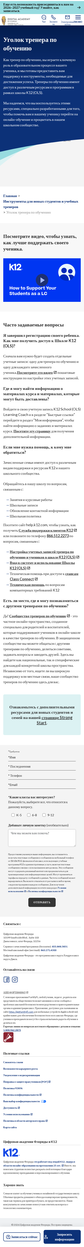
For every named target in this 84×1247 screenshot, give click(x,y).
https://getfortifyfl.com (21, 1011)
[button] (42, 280)
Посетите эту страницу (32, 431)
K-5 (19, 815)
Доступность (10, 1107)
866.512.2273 (58, 535)
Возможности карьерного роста (20, 1068)
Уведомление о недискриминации (21, 1075)
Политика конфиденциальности (44, 891)
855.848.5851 (59, 946)
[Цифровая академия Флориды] (16, 20)
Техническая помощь (27, 584)
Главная (10, 195)
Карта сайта (10, 1127)
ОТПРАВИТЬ (42, 902)
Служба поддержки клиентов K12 (46, 530)
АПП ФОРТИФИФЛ (14, 992)
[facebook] (6, 979)
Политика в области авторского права (24, 1120)
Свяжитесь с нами (13, 1062)
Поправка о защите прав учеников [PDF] (25, 1081)
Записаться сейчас (24, 1237)
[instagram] (14, 979)
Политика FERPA (13, 1088)
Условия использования (16, 1114)
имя (19, 766)
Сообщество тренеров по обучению (37, 616)
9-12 (50, 815)
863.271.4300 (48, 950)
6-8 (34, 815)
